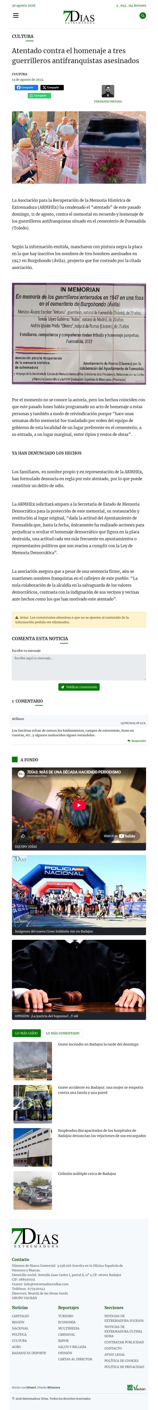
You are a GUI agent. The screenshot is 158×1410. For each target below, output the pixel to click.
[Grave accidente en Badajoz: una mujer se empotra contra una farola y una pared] (33, 1104)
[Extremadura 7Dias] (79, 17)
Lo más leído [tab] (26, 1033)
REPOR (63, 1341)
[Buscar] (143, 15)
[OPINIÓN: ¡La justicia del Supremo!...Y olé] (79, 976)
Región (18, 1322)
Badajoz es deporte (29, 1353)
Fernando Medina (108, 101)
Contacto (113, 1348)
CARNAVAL (66, 1334)
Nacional (20, 1328)
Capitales (20, 1316)
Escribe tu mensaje (26, 651)
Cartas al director (75, 1359)
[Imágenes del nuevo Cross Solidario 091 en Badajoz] (79, 891)
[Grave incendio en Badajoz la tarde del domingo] (33, 1061)
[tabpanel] (79, 1128)
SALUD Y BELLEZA (72, 1347)
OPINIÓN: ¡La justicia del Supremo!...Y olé (46, 1016)
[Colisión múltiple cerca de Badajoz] (33, 1190)
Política (19, 1334)
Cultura (23, 36)
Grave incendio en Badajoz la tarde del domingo (98, 1044)
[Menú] (16, 15)
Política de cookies (121, 1361)
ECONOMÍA (67, 1322)
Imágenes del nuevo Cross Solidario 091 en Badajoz (54, 931)
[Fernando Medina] (108, 91)
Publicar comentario (81, 687)
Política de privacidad (124, 1367)
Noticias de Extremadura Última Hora (123, 1331)
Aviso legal (114, 1354)
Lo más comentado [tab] (62, 1033)
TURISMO (65, 1316)
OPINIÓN (65, 1353)
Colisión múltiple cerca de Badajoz (87, 1174)
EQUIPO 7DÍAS (26, 847)
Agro (16, 1347)
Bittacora (53, 1387)
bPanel (31, 1387)
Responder (138, 741)
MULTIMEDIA (68, 1328)
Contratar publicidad (124, 1342)
